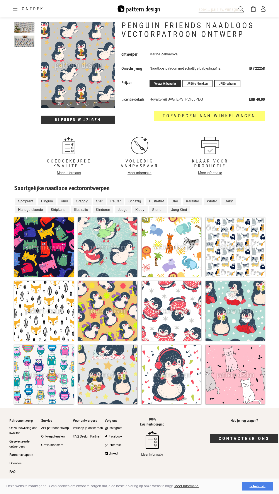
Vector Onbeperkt (165, 83)
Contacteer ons (244, 438)
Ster (99, 200)
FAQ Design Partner (86, 436)
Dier (175, 200)
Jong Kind (179, 209)
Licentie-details (133, 99)
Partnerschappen (21, 454)
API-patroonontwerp (55, 428)
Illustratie (81, 209)
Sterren (157, 209)
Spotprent (25, 200)
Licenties (15, 463)
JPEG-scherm (227, 83)
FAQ (12, 471)
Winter (212, 200)
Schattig (134, 200)
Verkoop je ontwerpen (88, 428)
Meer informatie (69, 172)
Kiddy (139, 209)
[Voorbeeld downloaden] (69, 104)
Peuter (115, 200)
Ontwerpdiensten (53, 436)
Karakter (192, 200)
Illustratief (156, 200)
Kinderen (103, 209)
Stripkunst (58, 209)
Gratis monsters (52, 445)
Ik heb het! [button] (257, 486)
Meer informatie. (186, 486)
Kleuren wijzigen (78, 119)
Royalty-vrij (158, 99)
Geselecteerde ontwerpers (19, 443)
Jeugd (123, 209)
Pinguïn (47, 200)
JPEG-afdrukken (197, 83)
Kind (64, 200)
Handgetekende (30, 209)
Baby (229, 200)
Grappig (82, 200)
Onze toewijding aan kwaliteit (23, 430)
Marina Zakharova (164, 53)
